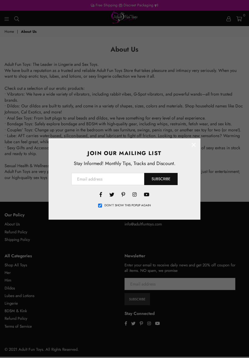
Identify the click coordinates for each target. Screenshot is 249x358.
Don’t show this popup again (127, 205)
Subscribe (161, 179)
